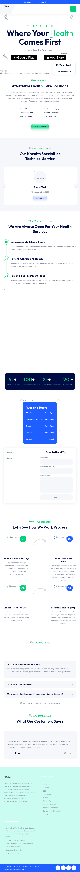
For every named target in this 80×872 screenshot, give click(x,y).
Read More (40, 198)
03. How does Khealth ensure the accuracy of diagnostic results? (35, 694)
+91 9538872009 (64, 71)
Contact (46, 814)
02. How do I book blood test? (20, 684)
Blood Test (40, 187)
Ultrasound (47, 794)
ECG (44, 791)
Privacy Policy (48, 801)
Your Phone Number (47, 466)
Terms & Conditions (50, 808)
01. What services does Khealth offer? (23, 664)
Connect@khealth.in (14, 850)
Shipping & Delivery (50, 804)
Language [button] (28, 2)
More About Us (40, 127)
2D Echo (46, 788)
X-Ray (45, 798)
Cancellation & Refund (51, 811)
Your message (45, 475)
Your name (44, 457)
